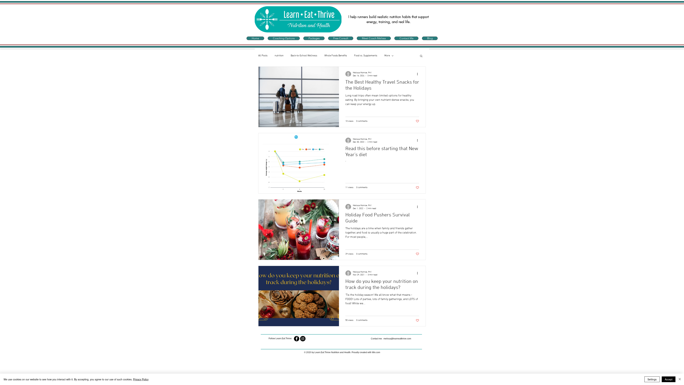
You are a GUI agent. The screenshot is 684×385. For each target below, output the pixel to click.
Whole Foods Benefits (335, 55)
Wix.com (376, 352)
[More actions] (418, 74)
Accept (668, 379)
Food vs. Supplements (365, 55)
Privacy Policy (141, 379)
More (387, 55)
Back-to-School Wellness (304, 55)
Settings (652, 379)
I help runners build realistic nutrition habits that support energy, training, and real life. (388, 19)
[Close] (680, 379)
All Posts (263, 55)
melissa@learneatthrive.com (397, 338)
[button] (421, 56)
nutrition (279, 55)
